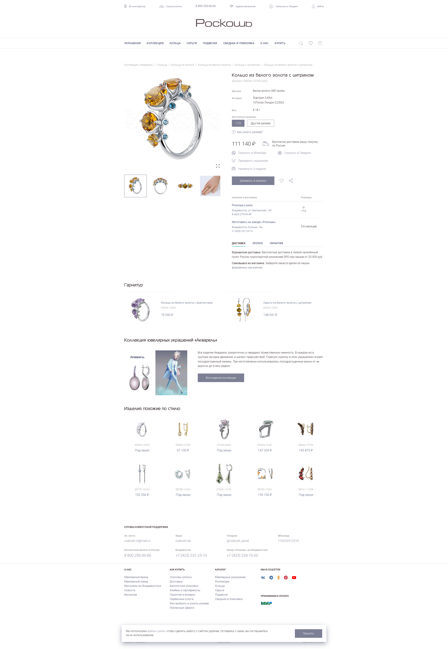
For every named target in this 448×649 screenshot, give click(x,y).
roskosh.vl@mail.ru (137, 541)
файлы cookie (156, 631)
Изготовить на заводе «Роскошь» (254, 222)
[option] (172, 120)
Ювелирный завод (136, 581)
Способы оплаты (181, 577)
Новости (129, 590)
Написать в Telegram (286, 6)
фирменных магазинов (247, 267)
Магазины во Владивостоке (142, 586)
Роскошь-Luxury (242, 205)
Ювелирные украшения (230, 577)
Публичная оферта (182, 607)
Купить (280, 43)
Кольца (175, 43)
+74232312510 (288, 541)
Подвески (210, 43)
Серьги (192, 43)
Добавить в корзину (253, 180)
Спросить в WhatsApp (252, 153)
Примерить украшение (253, 160)
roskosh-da (183, 541)
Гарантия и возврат (182, 594)
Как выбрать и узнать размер (189, 603)
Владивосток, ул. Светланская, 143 (252, 210)
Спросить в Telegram (297, 153)
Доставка (176, 581)
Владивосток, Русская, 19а (247, 227)
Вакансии (130, 594)
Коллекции (155, 43)
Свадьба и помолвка (238, 43)
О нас (264, 43)
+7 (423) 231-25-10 (242, 231)
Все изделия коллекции (221, 377)
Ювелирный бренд (136, 577)
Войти (320, 6)
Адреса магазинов (245, 6)
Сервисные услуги (181, 599)
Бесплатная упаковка (184, 586)
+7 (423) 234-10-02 (242, 555)
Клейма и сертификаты (185, 590)
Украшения (132, 43)
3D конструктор (137, 6)
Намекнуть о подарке (252, 168)
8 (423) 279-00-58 (241, 214)
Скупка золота (174, 6)
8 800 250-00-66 (206, 6)
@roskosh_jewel (238, 541)
